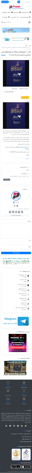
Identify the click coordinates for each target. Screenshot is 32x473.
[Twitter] (26, 426)
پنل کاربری (16, 12)
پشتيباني (13, 17)
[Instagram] (14, 206)
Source (27, 158)
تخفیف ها (4, 17)
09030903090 (8, 22)
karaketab (25, 147)
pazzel (17, 202)
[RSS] (6, 426)
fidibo (28, 176)
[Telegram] (17, 206)
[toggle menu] (29, 22)
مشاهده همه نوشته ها (16, 215)
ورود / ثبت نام (5, 2)
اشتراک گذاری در (8, 91)
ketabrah (19, 176)
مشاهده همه (7, 179)
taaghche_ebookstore (13, 176)
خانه (30, 45)
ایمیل (29, 246)
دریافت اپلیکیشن (6, 12)
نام (30, 240)
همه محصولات (25, 12)
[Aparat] (22, 425)
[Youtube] (10, 426)
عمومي (26, 45)
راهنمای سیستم (24, 17)
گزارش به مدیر (25, 97)
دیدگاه (29, 221)
